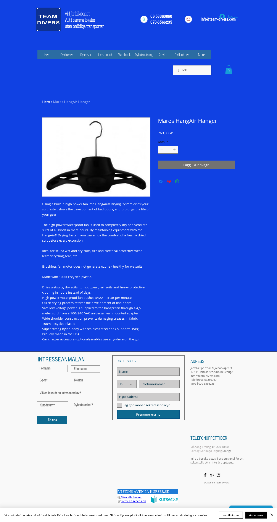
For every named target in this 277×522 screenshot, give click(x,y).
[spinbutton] (168, 149)
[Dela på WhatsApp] (177, 181)
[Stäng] (271, 515)
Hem (46, 101)
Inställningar (230, 515)
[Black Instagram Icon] (218, 475)
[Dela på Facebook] (160, 181)
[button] (228, 69)
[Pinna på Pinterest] (169, 181)
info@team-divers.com (205, 376)
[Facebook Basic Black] (205, 475)
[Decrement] (161, 149)
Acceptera (256, 515)
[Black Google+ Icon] (212, 475)
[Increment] (174, 149)
